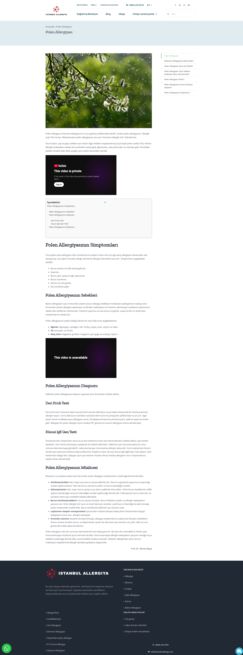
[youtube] (189, 5)
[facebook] (175, 5)
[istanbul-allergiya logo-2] (56, 5)
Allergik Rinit (53, 612)
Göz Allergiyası (54, 625)
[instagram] (184, 5)
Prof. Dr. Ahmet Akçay (141, 548)
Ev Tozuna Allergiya (56, 644)
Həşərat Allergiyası (56, 650)
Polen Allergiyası (171, 56)
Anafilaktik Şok (54, 619)
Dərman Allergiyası (56, 631)
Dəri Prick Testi (57, 220)
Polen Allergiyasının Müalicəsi (61, 227)
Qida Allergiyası (132, 595)
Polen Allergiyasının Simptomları (61, 206)
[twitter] (180, 5)
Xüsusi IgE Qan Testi (59, 224)
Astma (128, 601)
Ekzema (128, 582)
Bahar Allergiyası (133, 607)
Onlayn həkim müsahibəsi (137, 631)
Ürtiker (128, 588)
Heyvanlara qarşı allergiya (59, 638)
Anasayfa (50, 26)
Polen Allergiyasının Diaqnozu (61, 215)
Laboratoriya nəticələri (136, 625)
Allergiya (129, 576)
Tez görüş (129, 619)
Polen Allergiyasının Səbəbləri (61, 212)
